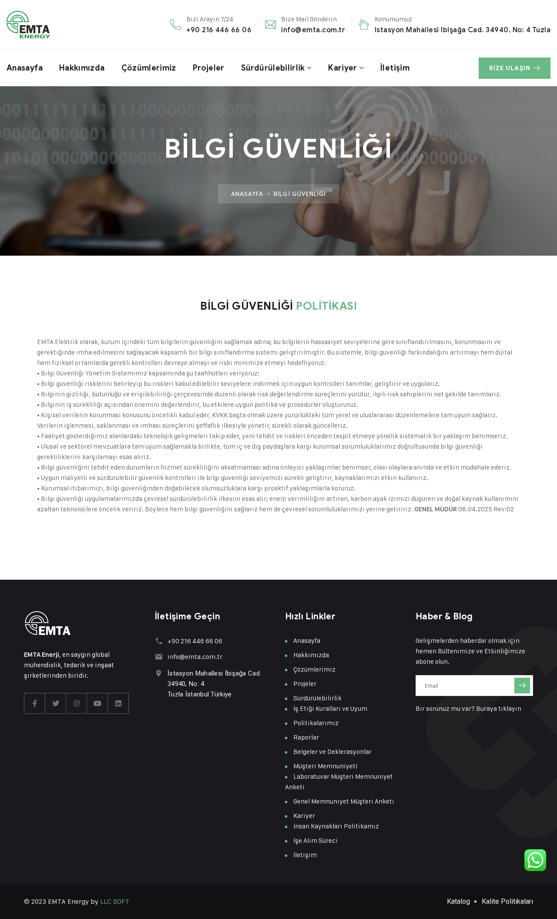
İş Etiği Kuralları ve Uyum (330, 708)
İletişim (394, 68)
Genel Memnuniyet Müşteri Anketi (343, 801)
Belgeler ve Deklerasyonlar (332, 751)
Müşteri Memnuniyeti (325, 766)
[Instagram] (76, 703)
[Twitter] (55, 703)
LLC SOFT (115, 901)
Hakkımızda (82, 68)
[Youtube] (97, 703)
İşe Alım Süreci (315, 840)
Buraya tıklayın (498, 708)
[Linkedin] (118, 703)
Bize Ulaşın (509, 68)
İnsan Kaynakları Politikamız (336, 826)
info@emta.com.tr (313, 30)
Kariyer (342, 68)
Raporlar (306, 737)
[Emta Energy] (28, 24)
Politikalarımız (316, 723)
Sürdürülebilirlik (273, 68)
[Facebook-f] (34, 703)
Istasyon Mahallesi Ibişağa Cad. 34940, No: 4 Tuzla (462, 30)
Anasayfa (25, 68)
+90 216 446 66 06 (219, 30)
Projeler (209, 68)
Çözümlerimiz (148, 68)
